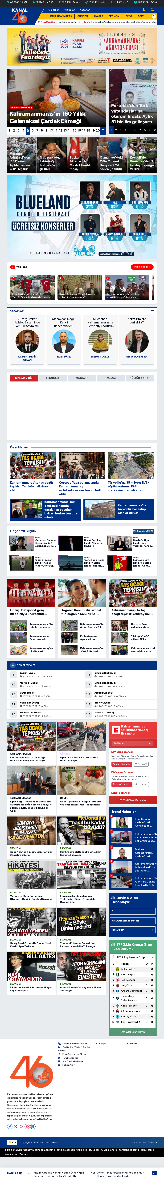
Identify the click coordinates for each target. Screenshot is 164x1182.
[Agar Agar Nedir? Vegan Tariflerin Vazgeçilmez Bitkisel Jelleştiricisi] (81, 780)
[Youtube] (27, 1126)
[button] (154, 16)
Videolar (69, 10)
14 (70, 130)
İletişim (133, 1043)
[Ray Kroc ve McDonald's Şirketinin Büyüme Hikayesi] (81, 831)
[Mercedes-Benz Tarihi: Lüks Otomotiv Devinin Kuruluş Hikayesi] (31, 875)
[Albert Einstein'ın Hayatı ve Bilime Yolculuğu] (81, 966)
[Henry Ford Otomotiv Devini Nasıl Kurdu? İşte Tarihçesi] (31, 922)
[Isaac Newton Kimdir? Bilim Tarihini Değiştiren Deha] (31, 831)
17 (84, 130)
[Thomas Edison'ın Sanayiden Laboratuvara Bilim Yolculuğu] (81, 922)
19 (93, 130)
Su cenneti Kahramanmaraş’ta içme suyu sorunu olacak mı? (100, 322)
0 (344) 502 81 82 (123, 784)
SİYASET (98, 16)
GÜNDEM (82, 16)
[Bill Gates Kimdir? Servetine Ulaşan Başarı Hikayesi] (31, 966)
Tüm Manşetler (70, 1058)
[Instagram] (21, 1126)
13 (65, 130)
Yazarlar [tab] (17, 311)
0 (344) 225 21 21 (123, 764)
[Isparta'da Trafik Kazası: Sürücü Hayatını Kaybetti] (81, 736)
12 (60, 130)
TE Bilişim (152, 1142)
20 (98, 130)
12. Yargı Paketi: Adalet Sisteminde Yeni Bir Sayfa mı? (27, 322)
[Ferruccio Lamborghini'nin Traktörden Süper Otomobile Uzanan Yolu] (81, 875)
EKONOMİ (114, 16)
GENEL (64, 798)
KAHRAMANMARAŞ (61, 16)
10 (51, 130)
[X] (15, 1126)
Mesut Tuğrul (100, 357)
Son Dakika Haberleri (73, 1061)
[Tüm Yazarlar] (152, 311)
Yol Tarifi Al (142, 764)
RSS (14, 1142)
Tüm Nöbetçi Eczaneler (134, 800)
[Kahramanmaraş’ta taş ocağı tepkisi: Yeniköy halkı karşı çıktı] (31, 736)
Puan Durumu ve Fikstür (74, 1054)
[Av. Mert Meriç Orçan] (27, 341)
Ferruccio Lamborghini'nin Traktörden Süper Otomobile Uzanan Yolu (77, 899)
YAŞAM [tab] (111, 378)
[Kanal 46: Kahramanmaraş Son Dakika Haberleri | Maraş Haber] (19, 15)
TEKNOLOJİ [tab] (53, 378)
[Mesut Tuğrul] (100, 341)
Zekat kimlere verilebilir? (136, 320)
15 (74, 130)
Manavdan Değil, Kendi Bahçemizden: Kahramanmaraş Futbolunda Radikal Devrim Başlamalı (64, 322)
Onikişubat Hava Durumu (75, 1043)
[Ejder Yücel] (64, 341)
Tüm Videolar (141, 267)
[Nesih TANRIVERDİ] (137, 341)
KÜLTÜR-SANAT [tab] (140, 378)
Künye (102, 1043)
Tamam (23, 1154)
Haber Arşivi (68, 1065)
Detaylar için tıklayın (133, 1032)
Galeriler (53, 10)
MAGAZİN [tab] (82, 378)
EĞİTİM (142, 16)
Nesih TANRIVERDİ (137, 357)
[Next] (33, 1126)
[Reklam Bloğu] (82, 46)
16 (79, 130)
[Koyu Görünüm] (144, 10)
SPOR (129, 16)
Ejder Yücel (64, 357)
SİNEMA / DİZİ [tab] (24, 378)
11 (55, 130)
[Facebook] (9, 1126)
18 (88, 130)
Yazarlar (85, 10)
